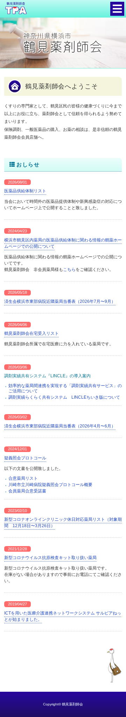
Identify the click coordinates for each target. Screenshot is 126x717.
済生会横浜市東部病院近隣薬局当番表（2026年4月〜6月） (59, 426)
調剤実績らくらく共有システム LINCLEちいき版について (64, 397)
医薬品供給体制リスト (25, 190)
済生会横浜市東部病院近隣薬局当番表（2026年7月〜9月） (59, 301)
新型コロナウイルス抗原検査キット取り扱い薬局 (50, 557)
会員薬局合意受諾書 (27, 491)
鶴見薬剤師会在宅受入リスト (31, 333)
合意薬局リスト (23, 478)
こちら (69, 269)
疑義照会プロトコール (25, 458)
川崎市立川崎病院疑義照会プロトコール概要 (50, 484)
